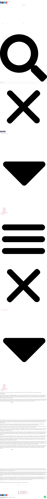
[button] (23, 58)
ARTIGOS (4, 384)
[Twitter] (5, 3)
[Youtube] (6, 3)
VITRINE (4, 211)
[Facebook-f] (1, 3)
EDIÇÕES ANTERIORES (4, 212)
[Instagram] (3, 3)
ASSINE (2, 214)
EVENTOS (4, 209)
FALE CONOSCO (3, 213)
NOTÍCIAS (4, 210)
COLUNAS (4, 208)
